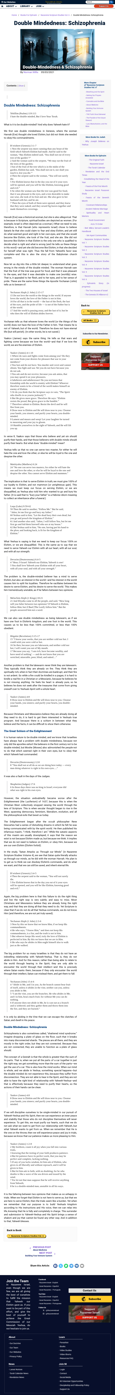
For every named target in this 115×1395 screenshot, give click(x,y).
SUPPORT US (95, 365)
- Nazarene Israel (96, 164)
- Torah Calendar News (18, 1373)
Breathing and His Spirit (95, 92)
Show (21, 86)
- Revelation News (16, 1377)
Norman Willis (31, 72)
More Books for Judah (95, 137)
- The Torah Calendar (96, 168)
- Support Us (64, 1389)
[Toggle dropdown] (16, 6)
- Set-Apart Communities (96, 235)
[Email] (82, 1266)
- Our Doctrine (15, 1343)
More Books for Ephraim (95, 156)
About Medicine (92, 105)
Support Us (103, 6)
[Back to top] (107, 1387)
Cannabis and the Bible (95, 101)
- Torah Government (96, 220)
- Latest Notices (15, 1369)
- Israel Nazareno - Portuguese (50, 1304)
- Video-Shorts (65, 1354)
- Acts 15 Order (96, 224)
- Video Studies (65, 1350)
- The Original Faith (96, 160)
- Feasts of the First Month (96, 186)
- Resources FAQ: (66, 1358)
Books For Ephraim (28, 15)
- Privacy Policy (15, 1356)
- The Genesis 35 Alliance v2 (96, 294)
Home (14, 15)
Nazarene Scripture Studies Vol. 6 (55, 15)
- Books (62, 1346)
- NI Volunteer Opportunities (71, 1381)
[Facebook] (55, 1266)
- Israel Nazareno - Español (49, 1286)
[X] (61, 1266)
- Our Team (13, 1348)
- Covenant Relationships (96, 205)
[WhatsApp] (66, 1266)
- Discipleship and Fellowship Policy (74, 1385)
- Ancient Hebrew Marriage (96, 209)
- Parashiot (63, 1342)
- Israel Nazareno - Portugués (49, 1290)
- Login (62, 1369)
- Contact (63, 1373)
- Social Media (65, 1377)
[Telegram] (71, 1266)
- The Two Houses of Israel (96, 290)
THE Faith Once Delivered (95, 114)
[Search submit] (111, 2)
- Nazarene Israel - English (48, 1283)
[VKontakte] (77, 1266)
